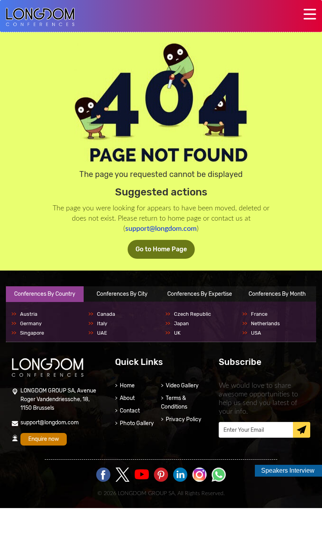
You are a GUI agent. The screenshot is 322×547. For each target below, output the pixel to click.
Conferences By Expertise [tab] (199, 294)
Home (127, 385)
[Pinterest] (161, 475)
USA (256, 333)
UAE (102, 333)
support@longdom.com (161, 228)
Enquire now (43, 439)
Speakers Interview (288, 470)
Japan (181, 323)
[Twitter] (122, 475)
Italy (102, 323)
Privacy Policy (183, 419)
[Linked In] (180, 475)
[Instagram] (199, 480)
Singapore (32, 333)
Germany (31, 323)
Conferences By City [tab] (122, 294)
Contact (130, 410)
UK (177, 333)
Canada (106, 314)
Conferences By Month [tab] (277, 294)
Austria (28, 314)
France (259, 314)
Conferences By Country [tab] (44, 294)
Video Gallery (182, 385)
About (127, 398)
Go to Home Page (161, 249)
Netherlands (265, 323)
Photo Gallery (137, 423)
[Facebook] (103, 475)
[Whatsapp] (219, 475)
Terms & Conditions (174, 402)
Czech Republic (192, 314)
